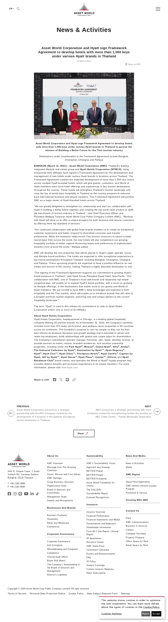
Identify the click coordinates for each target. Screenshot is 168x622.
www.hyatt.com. (70, 367)
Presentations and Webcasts (101, 523)
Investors (92, 504)
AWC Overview (55, 463)
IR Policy (91, 561)
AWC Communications (137, 522)
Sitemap (125, 593)
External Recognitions (97, 497)
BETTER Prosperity (96, 478)
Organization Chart (56, 486)
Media (129, 467)
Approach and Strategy (98, 467)
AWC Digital (133, 474)
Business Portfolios (57, 515)
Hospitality (52, 519)
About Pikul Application (138, 482)
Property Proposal (135, 537)
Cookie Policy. (151, 607)
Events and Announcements (100, 554)
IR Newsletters (94, 538)
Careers (130, 530)
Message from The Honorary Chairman (61, 469)
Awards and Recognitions (60, 500)
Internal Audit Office (57, 557)
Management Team (57, 497)
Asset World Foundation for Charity (100, 484)
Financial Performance (98, 516)
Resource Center (95, 542)
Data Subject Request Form (102, 593)
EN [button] (10, 9)
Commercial (53, 526)
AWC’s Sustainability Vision (100, 463)
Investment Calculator (97, 550)
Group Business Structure (60, 482)
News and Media (136, 456)
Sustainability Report (97, 493)
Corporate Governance (60, 534)
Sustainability (94, 456)
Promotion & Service (136, 493)
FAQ (88, 557)
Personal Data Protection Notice (47, 593)
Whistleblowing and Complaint (62, 549)
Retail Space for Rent (137, 545)
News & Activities (135, 463)
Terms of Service (17, 593)
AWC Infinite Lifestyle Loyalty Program (141, 487)
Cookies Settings (111, 613)
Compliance (53, 553)
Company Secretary (136, 533)
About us (52, 456)
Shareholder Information (98, 527)
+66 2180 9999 (17, 483)
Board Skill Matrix (56, 560)
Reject (145, 613)
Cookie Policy (76, 593)
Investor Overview (95, 512)
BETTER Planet (94, 471)
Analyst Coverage (95, 565)
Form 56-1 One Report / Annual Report (102, 533)
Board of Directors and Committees (58, 491)
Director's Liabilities (57, 574)
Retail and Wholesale (58, 523)
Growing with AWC (137, 500)
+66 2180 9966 (17, 487)
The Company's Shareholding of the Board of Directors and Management (63, 567)
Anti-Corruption (55, 545)
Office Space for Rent (137, 541)
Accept (156, 613)
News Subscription (96, 573)
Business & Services (136, 526)
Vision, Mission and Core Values (64, 474)
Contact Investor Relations (100, 569)
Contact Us (132, 510)
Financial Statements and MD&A (103, 519)
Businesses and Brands (61, 507)
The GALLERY (94, 489)
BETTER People (94, 475)
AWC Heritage (54, 478)
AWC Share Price (95, 546)
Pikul (128, 518)
